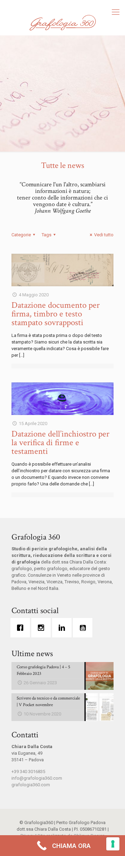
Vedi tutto (104, 234)
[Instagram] (42, 627)
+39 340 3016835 (28, 771)
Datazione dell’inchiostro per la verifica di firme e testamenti (60, 442)
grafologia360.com (30, 784)
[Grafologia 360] (62, 22)
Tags (46, 234)
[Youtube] (84, 627)
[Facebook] (21, 627)
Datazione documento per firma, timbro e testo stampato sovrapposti (55, 313)
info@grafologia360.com (36, 778)
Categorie (21, 234)
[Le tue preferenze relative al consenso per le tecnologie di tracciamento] (112, 843)
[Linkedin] (63, 627)
